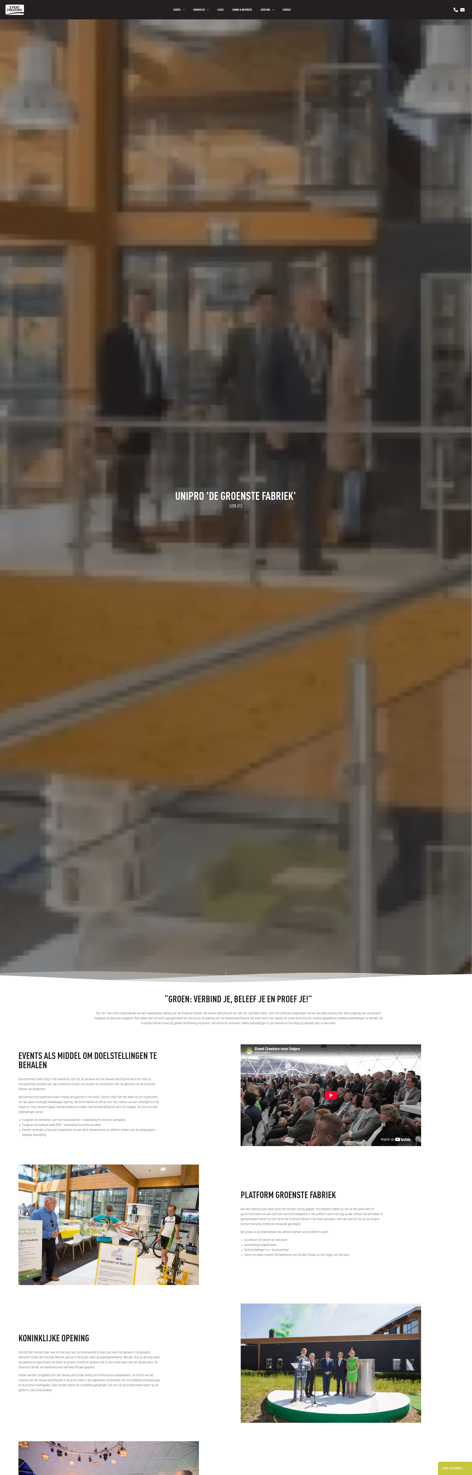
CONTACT (287, 9)
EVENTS (177, 9)
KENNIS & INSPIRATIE (242, 9)
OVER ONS (265, 9)
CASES (220, 9)
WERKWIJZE (199, 9)
